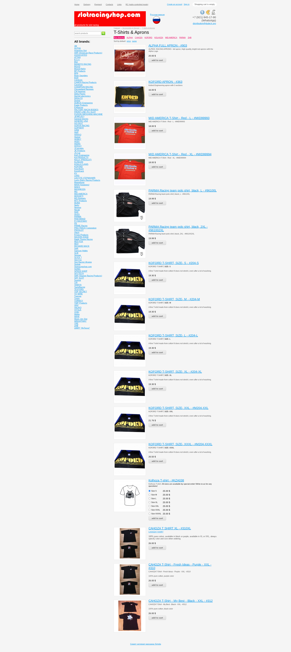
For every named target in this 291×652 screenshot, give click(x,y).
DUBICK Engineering (83, 103)
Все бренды (119, 38)
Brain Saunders (81, 75)
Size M (154, 495)
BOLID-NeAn (80, 69)
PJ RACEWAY (80, 221)
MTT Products (80, 201)
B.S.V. (77, 60)
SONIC (77, 269)
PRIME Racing (80, 226)
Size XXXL (155, 510)
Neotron (77, 207)
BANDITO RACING (82, 64)
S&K (76, 248)
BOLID (77, 66)
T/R (75, 282)
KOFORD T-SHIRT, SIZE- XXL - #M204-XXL (178, 408)
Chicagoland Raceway (84, 89)
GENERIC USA (81, 121)
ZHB (189, 38)
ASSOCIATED (80, 55)
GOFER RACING (81, 125)
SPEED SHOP (80, 271)
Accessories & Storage (130, 28)
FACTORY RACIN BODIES (86, 110)
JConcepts (79, 148)
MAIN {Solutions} (81, 185)
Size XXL (155, 506)
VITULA (77, 310)
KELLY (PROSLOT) (83, 160)
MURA (77, 203)
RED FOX (78, 241)
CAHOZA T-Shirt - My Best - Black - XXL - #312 (181, 600)
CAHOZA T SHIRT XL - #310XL (170, 528)
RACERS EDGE (81, 237)
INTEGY (78, 146)
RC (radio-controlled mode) (137, 4)
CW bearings (79, 91)
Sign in (186, 4)
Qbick (76, 232)
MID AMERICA (171, 38)
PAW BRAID (79, 219)
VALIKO (77, 307)
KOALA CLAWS (81, 164)
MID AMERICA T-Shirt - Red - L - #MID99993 (179, 118)
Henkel (77, 137)
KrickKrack (79, 171)
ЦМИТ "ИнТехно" (82, 328)
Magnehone (79, 182)
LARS (76, 176)
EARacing (78, 107)
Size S (154, 491)
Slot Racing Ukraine (83, 262)
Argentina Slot (80, 50)
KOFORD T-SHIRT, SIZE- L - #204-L (173, 335)
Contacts (109, 4)
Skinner (77, 255)
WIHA (76, 317)
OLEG (77, 214)
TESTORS (79, 289)
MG (75, 191)
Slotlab (77, 264)
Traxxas (77, 296)
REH (76, 244)
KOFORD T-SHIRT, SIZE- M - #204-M (174, 299)
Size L (153, 498)
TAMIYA (78, 285)
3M (75, 46)
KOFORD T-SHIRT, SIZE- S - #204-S (174, 263)
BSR (76, 78)
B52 (76, 62)
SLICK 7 (78, 257)
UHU (76, 305)
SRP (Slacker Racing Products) (88, 276)
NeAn (76, 205)
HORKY (77, 139)
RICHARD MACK (81, 246)
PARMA (182, 38)
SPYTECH (79, 273)
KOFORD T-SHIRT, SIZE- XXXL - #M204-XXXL (180, 444)
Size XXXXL (156, 514)
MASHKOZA (79, 189)
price (129, 41)
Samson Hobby (81, 251)
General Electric (81, 119)
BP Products (79, 71)
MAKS (77, 187)
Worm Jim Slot (80, 319)
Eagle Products (81, 105)
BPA (76, 73)
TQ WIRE (78, 294)
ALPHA (130, 38)
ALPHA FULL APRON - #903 (168, 45)
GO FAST (78, 123)
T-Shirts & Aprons (148, 28)
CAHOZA (138, 38)
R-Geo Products (81, 235)
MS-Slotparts (80, 198)
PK (75, 223)
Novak (77, 210)
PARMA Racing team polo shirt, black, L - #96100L (183, 190)
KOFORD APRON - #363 (165, 81)
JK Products (79, 151)
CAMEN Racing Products (85, 82)
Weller (77, 314)
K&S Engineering (81, 155)
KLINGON (78, 162)
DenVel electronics (82, 96)
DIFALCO (78, 98)
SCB (76, 253)
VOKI (76, 312)
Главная (117, 28)
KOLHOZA (158, 38)
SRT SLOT (79, 278)
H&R (76, 132)
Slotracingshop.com (83, 267)
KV (75, 173)
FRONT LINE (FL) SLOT (85, 112)
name (134, 41)
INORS (77, 144)
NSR (76, 212)
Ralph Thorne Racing (83, 239)
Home (76, 4)
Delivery (87, 4)
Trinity (77, 298)
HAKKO (77, 135)
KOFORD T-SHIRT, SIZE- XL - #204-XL (175, 371)
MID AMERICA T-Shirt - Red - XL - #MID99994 (180, 154)
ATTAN (77, 57)
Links (119, 4)
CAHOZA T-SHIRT (156, 532)
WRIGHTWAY (80, 321)
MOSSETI (78, 196)
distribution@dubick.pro (204, 23)
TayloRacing (79, 287)
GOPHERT (79, 128)
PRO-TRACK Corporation (85, 228)
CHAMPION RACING (83, 87)
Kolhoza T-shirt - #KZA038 (166, 480)
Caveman (78, 85)
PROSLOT (79, 230)
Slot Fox (78, 260)
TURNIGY (78, 301)
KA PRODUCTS (81, 157)
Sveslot (77, 280)
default (122, 41)
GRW (76, 130)
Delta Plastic (79, 94)
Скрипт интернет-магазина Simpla (145, 644)
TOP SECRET (80, 292)
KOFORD (148, 38)
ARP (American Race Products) (88, 53)
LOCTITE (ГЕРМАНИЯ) (84, 178)
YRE (76, 323)
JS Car (77, 153)
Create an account (174, 4)
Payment (98, 4)
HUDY (77, 141)
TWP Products (80, 303)
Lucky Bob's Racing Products (87, 180)
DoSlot (77, 100)
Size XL (154, 502)
